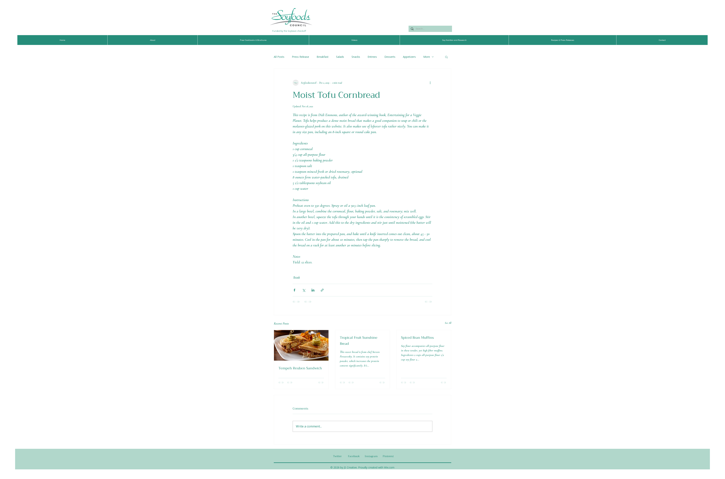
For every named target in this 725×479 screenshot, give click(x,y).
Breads (296, 277)
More (426, 57)
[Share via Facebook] (294, 290)
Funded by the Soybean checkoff (289, 30)
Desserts (389, 57)
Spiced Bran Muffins (417, 338)
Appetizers (409, 57)
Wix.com (389, 467)
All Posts (279, 57)
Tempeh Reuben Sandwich (300, 368)
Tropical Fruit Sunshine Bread (358, 341)
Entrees (372, 57)
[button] (446, 56)
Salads (340, 57)
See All (448, 323)
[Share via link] (322, 290)
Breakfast (323, 57)
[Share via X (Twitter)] (303, 290)
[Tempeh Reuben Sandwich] (301, 345)
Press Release (300, 57)
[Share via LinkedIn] (313, 290)
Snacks (356, 57)
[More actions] (430, 82)
